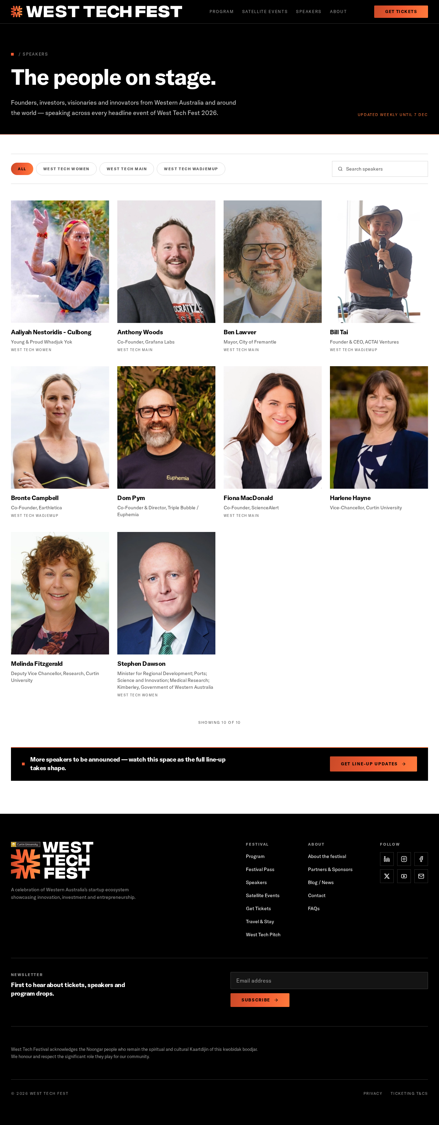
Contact (316, 895)
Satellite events (265, 11)
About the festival (327, 856)
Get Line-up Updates (369, 763)
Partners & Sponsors (330, 869)
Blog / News (321, 882)
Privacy (373, 1093)
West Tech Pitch (263, 934)
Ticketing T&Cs (409, 1093)
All (22, 168)
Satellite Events (263, 895)
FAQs (314, 908)
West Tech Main (127, 168)
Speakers (308, 11)
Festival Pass (260, 869)
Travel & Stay (260, 921)
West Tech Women (66, 168)
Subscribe (255, 999)
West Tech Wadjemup (191, 168)
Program (222, 11)
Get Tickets (401, 11)
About (338, 11)
